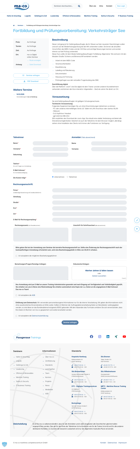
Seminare (20, 25)
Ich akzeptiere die (27, 295)
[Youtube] (124, 336)
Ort (15, 214)
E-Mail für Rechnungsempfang (25, 220)
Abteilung (17, 197)
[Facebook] (91, 336)
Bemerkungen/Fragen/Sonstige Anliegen (30, 264)
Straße (16, 202)
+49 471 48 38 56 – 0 (79, 380)
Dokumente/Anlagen (81, 264)
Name (15, 143)
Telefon (22, 165)
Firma (27, 191)
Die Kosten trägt (19, 178)
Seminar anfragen (33, 75)
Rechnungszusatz (27, 225)
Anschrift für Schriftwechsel (89, 225)
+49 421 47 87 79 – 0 (108, 365)
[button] (92, 6)
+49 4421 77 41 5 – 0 (108, 380)
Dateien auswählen (99, 276)
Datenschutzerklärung (40, 316)
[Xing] (116, 336)
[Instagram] (99, 336)
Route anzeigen (34, 60)
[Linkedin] (107, 336)
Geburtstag (17, 155)
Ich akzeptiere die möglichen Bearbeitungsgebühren (38, 256)
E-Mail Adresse (20, 171)
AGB (33, 295)
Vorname (17, 149)
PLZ (15, 208)
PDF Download (32, 81)
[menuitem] (92, 6)
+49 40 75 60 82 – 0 (79, 365)
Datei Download (34, 65)
